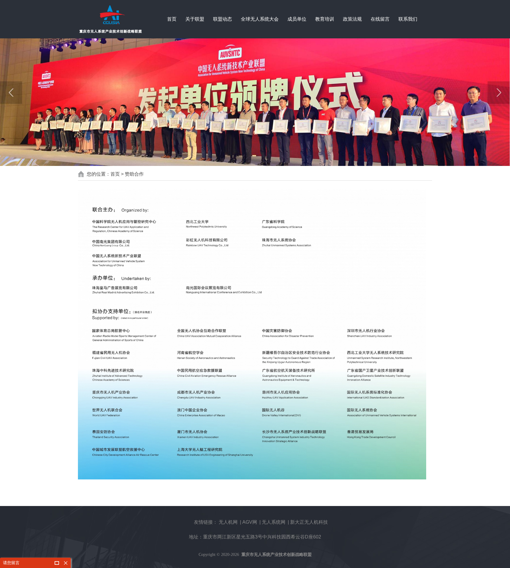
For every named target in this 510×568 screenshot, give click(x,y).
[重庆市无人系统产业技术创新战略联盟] (110, 19)
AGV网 (249, 522)
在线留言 (380, 19)
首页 (171, 19)
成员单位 (296, 19)
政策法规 (352, 19)
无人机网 (228, 522)
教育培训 (324, 19)
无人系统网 (273, 522)
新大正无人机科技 (309, 522)
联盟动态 (222, 19)
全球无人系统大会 (260, 19)
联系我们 (407, 19)
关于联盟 (194, 19)
